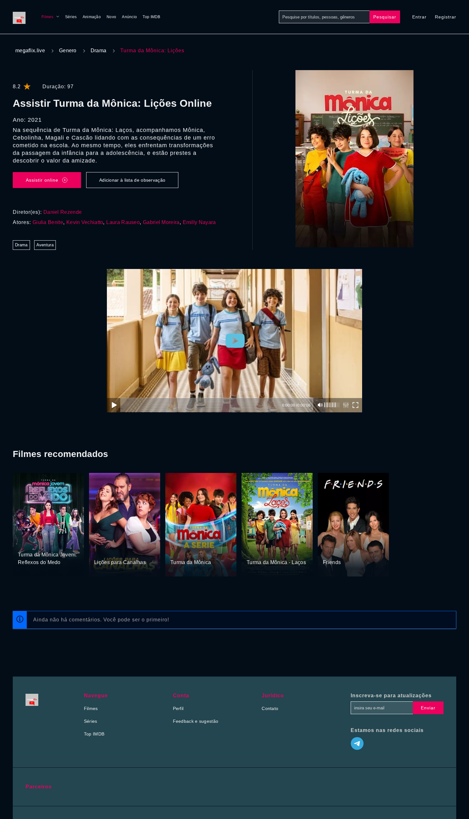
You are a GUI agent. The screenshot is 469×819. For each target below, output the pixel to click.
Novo (111, 17)
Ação (100, 550)
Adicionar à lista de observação (132, 180)
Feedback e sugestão (196, 721)
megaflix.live (30, 50)
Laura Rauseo (123, 222)
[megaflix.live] (21, 17)
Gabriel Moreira (161, 222)
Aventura (45, 245)
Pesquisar (384, 16)
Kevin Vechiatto (84, 222)
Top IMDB (151, 17)
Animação (92, 17)
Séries (71, 17)
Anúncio (129, 17)
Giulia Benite (48, 222)
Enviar (428, 707)
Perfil (178, 708)
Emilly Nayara (199, 222)
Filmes (47, 17)
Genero (68, 50)
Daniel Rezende (62, 212)
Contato (270, 708)
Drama (99, 50)
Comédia (47, 542)
